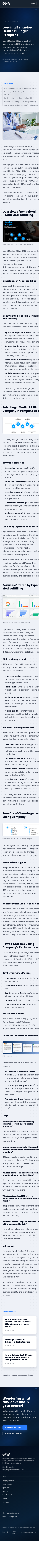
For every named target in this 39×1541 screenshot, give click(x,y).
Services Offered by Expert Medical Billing (18, 98)
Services (5, 1491)
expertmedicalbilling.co (28, 1532)
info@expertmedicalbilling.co (13, 1470)
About (4, 1498)
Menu (33, 4)
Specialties (6, 1488)
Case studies (7, 1484)
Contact (5, 1502)
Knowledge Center (9, 1495)
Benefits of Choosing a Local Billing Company (20, 102)
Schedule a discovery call (14, 1427)
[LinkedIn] (3, 1532)
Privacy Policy (13, 1532)
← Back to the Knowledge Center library (17, 1375)
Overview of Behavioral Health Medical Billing (20, 88)
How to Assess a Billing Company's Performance (21, 105)
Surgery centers (8, 1480)
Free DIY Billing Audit (9, 1517)
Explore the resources (13, 1433)
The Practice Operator (10, 1513)
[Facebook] (8, 1532)
